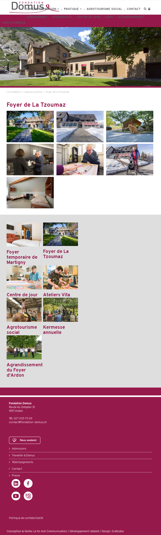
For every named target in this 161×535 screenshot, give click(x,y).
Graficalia (118, 531)
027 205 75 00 (23, 418)
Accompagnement (131, 17)
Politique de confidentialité (26, 518)
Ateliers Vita (62, 17)
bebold (95, 531)
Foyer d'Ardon (38, 24)
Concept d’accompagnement (129, 25)
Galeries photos (33, 92)
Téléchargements (22, 462)
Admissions (18, 449)
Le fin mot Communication (50, 531)
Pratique (71, 9)
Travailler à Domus (23, 455)
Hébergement (37, 17)
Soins (109, 17)
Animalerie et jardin (63, 24)
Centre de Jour (88, 17)
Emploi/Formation (41, 9)
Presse (15, 476)
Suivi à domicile (13, 23)
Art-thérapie (88, 24)
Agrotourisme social (104, 9)
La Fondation (12, 17)
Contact (134, 9)
